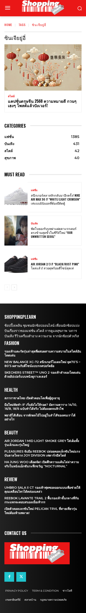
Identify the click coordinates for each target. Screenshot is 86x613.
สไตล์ (11, 96)
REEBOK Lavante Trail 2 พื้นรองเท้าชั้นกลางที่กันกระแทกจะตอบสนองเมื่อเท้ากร (41, 500)
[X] (21, 577)
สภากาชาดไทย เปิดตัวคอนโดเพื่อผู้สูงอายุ (32, 398)
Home (8, 24)
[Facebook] (9, 577)
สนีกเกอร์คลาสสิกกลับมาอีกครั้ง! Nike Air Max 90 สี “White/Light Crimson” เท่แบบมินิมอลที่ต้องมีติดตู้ (55, 199)
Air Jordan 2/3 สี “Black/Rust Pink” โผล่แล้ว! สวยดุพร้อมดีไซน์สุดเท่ (55, 266)
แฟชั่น (34, 190)
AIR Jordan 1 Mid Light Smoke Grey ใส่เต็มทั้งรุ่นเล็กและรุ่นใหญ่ (41, 443)
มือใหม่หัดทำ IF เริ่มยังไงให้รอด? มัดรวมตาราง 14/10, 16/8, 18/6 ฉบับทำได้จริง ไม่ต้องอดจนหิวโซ (40, 407)
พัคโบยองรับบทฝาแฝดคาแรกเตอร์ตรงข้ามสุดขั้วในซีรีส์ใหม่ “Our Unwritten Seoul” (54, 232)
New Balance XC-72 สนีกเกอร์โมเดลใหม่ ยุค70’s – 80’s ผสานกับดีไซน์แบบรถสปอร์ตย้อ (42, 364)
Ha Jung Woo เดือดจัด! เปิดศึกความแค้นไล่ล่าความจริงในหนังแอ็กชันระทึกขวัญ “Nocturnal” (41, 464)
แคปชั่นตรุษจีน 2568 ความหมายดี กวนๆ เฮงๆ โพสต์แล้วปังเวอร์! (42, 103)
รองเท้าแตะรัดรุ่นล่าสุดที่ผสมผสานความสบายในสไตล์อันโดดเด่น (42, 353)
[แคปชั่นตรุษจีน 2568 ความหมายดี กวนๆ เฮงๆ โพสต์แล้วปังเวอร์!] (43, 67)
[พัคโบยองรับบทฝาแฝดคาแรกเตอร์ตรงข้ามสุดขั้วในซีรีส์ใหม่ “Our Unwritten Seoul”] (16, 231)
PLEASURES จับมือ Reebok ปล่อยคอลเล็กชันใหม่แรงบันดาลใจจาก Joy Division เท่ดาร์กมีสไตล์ (42, 453)
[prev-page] (7, 287)
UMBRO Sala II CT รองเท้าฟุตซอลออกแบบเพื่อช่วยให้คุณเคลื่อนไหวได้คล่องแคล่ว (42, 490)
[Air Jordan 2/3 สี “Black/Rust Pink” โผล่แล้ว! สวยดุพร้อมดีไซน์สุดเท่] (16, 264)
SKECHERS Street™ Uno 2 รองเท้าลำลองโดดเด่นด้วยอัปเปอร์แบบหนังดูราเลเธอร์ (42, 374)
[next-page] (14, 287)
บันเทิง (34, 223)
